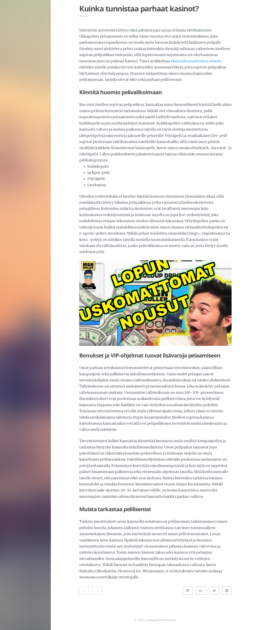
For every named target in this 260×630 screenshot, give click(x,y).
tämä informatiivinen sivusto (196, 61)
